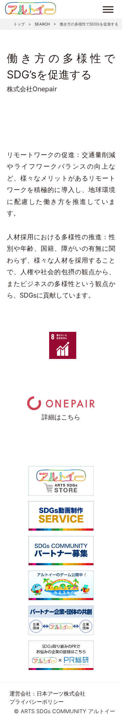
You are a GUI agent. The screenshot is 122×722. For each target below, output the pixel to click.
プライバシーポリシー (36, 701)
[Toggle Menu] (108, 9)
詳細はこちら (61, 417)
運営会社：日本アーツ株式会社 (47, 693)
